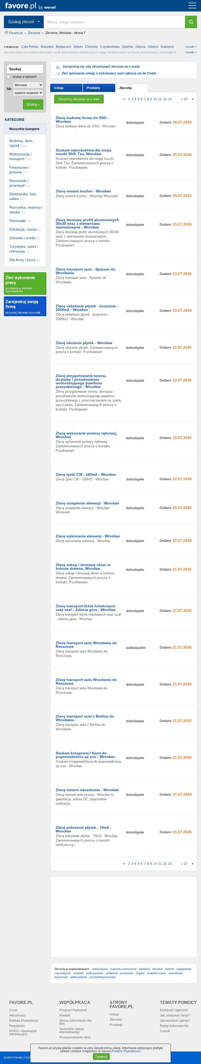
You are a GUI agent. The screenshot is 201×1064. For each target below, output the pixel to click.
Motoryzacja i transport (20, 156)
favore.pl (36, 5)
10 (155, 99)
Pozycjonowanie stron (75, 1037)
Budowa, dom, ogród (21, 143)
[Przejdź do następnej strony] (192, 99)
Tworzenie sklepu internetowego (71, 1030)
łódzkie (169, 969)
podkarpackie (94, 973)
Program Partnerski (73, 1010)
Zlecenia (125, 88)
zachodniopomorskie (102, 977)
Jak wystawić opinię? (175, 1020)
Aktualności (17, 1015)
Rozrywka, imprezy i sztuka (26, 209)
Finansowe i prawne (19, 169)
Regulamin (17, 1026)
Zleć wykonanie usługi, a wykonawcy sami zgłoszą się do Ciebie (109, 73)
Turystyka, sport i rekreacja (23, 248)
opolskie (78, 973)
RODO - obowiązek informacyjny (23, 1032)
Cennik (165, 1031)
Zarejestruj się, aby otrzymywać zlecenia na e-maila (101, 66)
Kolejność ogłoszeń (174, 1010)
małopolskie (183, 969)
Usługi (58, 88)
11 (160, 99)
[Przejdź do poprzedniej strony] (125, 99)
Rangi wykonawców (174, 1026)
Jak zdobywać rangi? (175, 1015)
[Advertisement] (123, 917)
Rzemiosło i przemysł (19, 183)
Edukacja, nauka (25, 229)
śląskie (140, 973)
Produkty (93, 88)
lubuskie (157, 969)
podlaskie (112, 973)
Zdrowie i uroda (24, 238)
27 (186, 99)
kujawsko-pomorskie (123, 969)
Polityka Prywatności (23, 1020)
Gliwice (153, 47)
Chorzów (91, 47)
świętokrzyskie (156, 973)
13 (170, 99)
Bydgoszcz (63, 47)
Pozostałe (20, 221)
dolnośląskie (100, 969)
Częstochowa (110, 47)
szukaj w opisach (24, 76)
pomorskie (126, 973)
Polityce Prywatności (126, 1051)
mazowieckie (62, 973)
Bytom (78, 47)
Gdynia (140, 47)
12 (165, 99)
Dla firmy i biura (24, 260)
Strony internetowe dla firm (75, 1022)
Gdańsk (127, 47)
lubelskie (144, 969)
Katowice (167, 47)
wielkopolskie (78, 977)
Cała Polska (29, 47)
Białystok (47, 47)
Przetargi (116, 1025)
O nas (13, 1010)
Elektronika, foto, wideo (23, 196)
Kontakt (64, 1015)
